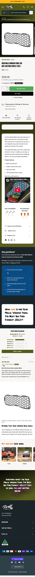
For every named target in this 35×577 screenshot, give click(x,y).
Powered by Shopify (23, 572)
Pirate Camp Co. (15, 572)
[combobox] (21, 12)
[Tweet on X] (9, 240)
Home (4, 18)
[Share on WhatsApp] (12, 240)
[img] (6, 362)
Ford (9, 463)
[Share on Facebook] (6, 240)
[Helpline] (24, 7)
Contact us (13, 263)
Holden (25, 463)
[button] (3, 7)
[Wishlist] (28, 7)
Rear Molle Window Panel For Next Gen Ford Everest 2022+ (16, 19)
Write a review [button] (17, 351)
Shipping (10, 79)
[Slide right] (31, 39)
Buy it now (17, 93)
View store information (10, 108)
